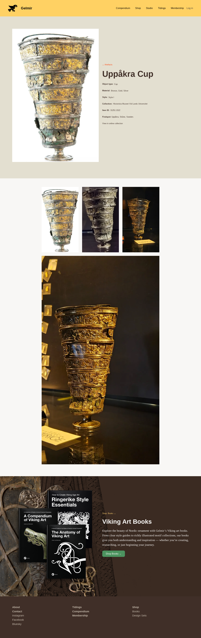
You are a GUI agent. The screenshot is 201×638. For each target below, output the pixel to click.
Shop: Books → (109, 513)
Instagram (18, 615)
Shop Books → (113, 553)
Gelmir (26, 8)
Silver (125, 91)
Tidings (77, 607)
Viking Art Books (127, 521)
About (16, 607)
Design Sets (139, 615)
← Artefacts (107, 65)
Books (136, 611)
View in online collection (112, 123)
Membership (80, 615)
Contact (17, 611)
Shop (135, 607)
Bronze (114, 91)
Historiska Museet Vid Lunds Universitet (130, 104)
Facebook (18, 619)
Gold (120, 91)
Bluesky (16, 624)
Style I (111, 97)
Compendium (80, 611)
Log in (190, 8)
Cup (116, 84)
